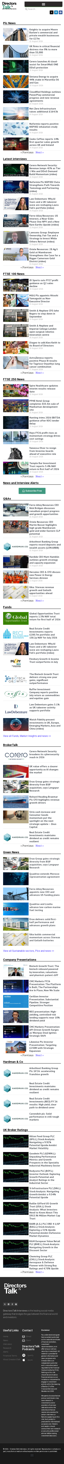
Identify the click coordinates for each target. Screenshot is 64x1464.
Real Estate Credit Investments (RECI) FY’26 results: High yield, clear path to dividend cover (43, 1103)
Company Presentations (19, 959)
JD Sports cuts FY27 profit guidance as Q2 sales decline (43, 283)
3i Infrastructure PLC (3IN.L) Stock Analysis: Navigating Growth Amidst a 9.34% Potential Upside (45, 1193)
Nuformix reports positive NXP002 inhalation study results (44, 126)
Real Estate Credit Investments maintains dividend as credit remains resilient (44, 837)
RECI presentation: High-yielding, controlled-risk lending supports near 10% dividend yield (44, 1016)
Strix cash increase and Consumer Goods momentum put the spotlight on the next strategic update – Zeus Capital (42, 819)
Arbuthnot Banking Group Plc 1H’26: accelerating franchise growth (43, 1071)
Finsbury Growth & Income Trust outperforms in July (44, 660)
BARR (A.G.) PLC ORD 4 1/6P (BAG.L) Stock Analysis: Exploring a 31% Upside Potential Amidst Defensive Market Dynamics (45, 1229)
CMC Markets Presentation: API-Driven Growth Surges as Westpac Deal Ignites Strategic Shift (44, 1031)
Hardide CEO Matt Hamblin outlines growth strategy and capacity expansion (44, 559)
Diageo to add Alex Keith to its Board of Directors (44, 344)
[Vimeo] (16, 1304)
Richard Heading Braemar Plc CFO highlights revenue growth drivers (44, 799)
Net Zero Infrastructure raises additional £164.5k (43, 110)
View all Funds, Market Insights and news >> (27, 736)
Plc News (9, 23)
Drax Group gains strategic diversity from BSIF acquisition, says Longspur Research (44, 786)
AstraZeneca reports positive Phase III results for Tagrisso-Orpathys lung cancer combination (44, 362)
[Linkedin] (56, 12)
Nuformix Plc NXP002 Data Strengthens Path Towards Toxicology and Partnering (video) (44, 186)
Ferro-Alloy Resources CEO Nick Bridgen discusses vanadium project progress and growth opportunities (44, 509)
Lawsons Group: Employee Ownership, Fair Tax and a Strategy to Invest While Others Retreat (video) (44, 237)
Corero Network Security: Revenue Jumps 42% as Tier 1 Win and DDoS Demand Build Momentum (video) (44, 170)
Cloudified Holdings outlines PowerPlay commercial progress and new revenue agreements (45, 96)
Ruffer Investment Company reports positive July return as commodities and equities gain (44, 694)
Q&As (7, 498)
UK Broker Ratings (15, 1130)
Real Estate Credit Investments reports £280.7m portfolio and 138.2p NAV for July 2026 (43, 633)
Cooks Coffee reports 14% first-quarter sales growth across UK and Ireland (44, 141)
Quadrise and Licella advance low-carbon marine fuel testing (44, 906)
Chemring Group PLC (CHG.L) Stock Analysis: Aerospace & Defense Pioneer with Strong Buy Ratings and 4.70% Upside (44, 1262)
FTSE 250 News (13, 379)
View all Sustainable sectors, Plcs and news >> (28, 950)
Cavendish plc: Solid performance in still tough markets (44, 1116)
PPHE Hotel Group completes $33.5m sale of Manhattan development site (44, 405)
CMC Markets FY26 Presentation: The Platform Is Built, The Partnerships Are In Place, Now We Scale (45, 986)
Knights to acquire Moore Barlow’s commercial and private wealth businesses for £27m (44, 34)
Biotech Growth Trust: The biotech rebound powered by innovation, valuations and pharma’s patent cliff (44, 970)
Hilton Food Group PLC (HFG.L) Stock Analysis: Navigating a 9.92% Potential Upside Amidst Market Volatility (43, 1142)
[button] (43, 4)
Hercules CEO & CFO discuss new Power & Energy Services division (44, 574)
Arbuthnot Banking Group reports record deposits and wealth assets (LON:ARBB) (45, 544)
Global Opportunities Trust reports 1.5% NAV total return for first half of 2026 (44, 616)
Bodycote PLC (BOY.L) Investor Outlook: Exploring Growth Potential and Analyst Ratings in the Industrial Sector (44, 1176)
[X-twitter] (51, 12)
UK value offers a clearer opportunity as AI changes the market (43, 769)
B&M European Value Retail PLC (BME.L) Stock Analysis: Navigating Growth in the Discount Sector (44, 1246)
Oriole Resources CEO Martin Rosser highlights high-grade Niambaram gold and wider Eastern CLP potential (44, 527)
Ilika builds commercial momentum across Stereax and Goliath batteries (44, 937)
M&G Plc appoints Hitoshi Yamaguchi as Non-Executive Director (43, 298)
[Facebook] (60, 12)
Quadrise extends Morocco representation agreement (44, 875)
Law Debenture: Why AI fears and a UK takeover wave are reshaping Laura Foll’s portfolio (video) (44, 203)
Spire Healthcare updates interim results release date (43, 388)
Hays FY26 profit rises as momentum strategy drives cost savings (44, 435)
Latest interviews (15, 159)
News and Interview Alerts (21, 483)
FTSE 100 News (13, 274)
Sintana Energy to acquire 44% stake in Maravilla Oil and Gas (44, 79)
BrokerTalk (10, 745)
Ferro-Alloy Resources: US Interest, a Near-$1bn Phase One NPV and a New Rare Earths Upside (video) (44, 220)
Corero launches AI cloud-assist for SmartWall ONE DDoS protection (43, 64)
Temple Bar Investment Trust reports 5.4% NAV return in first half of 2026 (44, 466)
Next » (39, 152)
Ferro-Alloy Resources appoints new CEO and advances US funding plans (44, 891)
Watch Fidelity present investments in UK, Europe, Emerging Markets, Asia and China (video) (44, 724)
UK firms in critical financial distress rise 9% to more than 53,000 (44, 49)
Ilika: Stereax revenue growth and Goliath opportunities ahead (41, 590)
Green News (11, 852)
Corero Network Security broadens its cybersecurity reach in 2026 (44, 754)
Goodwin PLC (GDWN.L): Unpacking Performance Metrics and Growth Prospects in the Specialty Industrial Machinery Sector (44, 1159)
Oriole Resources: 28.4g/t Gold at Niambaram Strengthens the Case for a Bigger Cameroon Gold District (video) (44, 255)
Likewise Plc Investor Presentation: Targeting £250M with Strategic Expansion (42, 1046)
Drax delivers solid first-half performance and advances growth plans (43, 922)
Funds (7, 607)
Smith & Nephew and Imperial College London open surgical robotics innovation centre (43, 330)
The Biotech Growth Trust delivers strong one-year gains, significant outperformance (44, 678)
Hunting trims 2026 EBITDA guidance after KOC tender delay (44, 420)
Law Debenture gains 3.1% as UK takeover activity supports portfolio (44, 707)
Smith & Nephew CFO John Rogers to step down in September (44, 313)
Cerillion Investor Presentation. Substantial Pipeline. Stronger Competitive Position (44, 1001)
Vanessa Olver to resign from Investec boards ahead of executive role (42, 450)
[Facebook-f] (12, 1304)
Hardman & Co (13, 1062)
